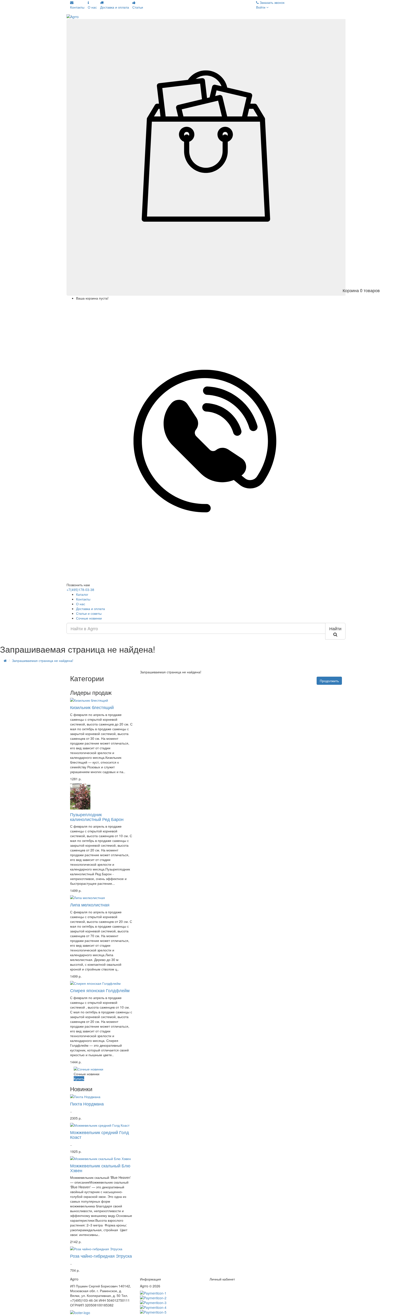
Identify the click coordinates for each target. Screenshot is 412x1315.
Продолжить (329, 680)
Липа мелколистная (89, 904)
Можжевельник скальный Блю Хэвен (100, 1167)
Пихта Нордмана (87, 1103)
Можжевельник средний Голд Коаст (99, 1134)
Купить (79, 1078)
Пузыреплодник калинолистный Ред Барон (97, 816)
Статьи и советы (89, 613)
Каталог (82, 594)
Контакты (83, 599)
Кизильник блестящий (92, 707)
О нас (80, 603)
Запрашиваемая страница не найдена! (42, 660)
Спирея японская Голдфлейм (99, 990)
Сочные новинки (89, 618)
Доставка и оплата (90, 608)
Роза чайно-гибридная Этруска (101, 1256)
